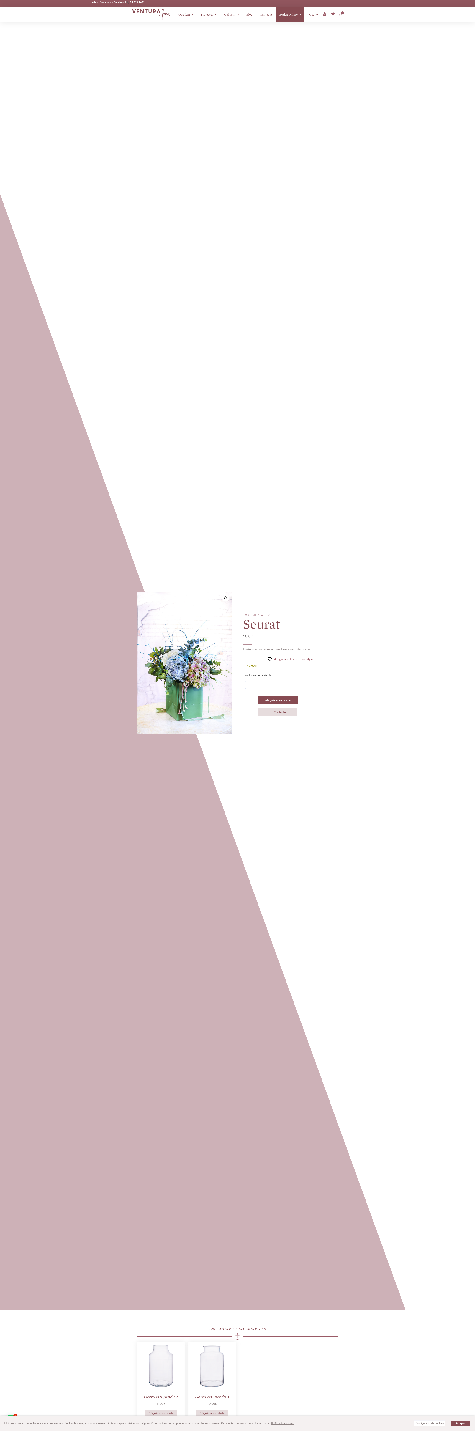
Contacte (266, 15)
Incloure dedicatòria (258, 675)
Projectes (207, 15)
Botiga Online (288, 15)
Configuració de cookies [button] (430, 1423)
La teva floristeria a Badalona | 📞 (110, 2)
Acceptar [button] (460, 1423)
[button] (225, 598)
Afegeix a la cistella (278, 700)
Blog (249, 15)
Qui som (229, 15)
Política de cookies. (282, 1423)
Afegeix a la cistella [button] (161, 1413)
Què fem (184, 15)
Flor (269, 615)
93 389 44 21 (137, 2)
